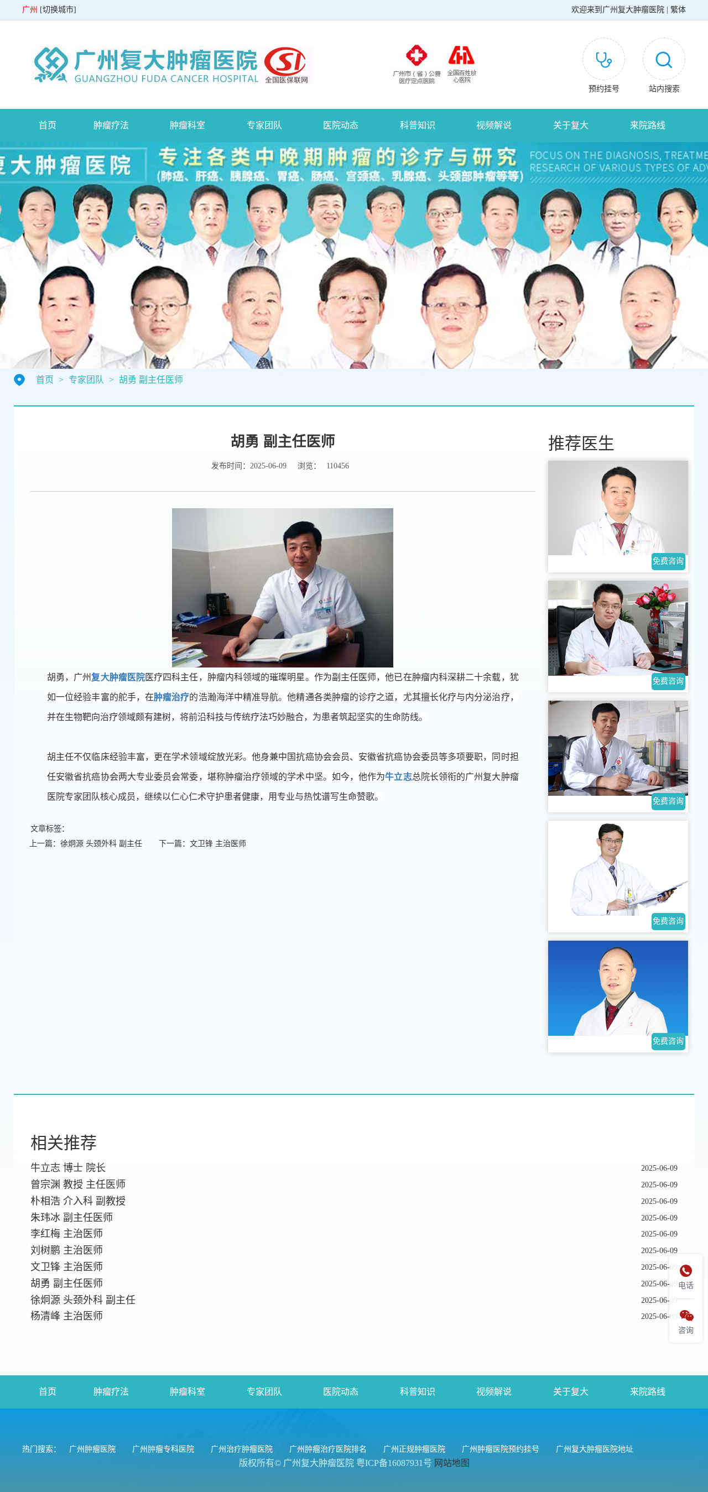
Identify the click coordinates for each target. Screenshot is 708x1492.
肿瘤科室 (187, 125)
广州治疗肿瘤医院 (242, 1449)
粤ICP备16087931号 (394, 1463)
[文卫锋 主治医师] (618, 628)
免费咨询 (668, 561)
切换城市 (58, 10)
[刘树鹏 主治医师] (618, 508)
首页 (47, 125)
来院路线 (647, 125)
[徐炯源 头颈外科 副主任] (618, 868)
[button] (664, 67)
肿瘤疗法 (111, 125)
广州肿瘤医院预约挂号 (500, 1449)
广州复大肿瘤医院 (633, 10)
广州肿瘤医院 (92, 1449)
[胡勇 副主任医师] (618, 748)
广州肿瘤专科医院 (163, 1449)
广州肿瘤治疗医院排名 (328, 1449)
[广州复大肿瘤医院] (167, 64)
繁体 (678, 10)
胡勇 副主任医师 (151, 379)
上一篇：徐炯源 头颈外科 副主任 (85, 843)
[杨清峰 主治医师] (618, 988)
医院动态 (340, 125)
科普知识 (417, 125)
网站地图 (452, 1463)
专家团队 (264, 125)
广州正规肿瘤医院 (414, 1449)
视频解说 (494, 125)
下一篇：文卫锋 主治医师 (202, 843)
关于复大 (571, 125)
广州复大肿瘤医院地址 (594, 1449)
